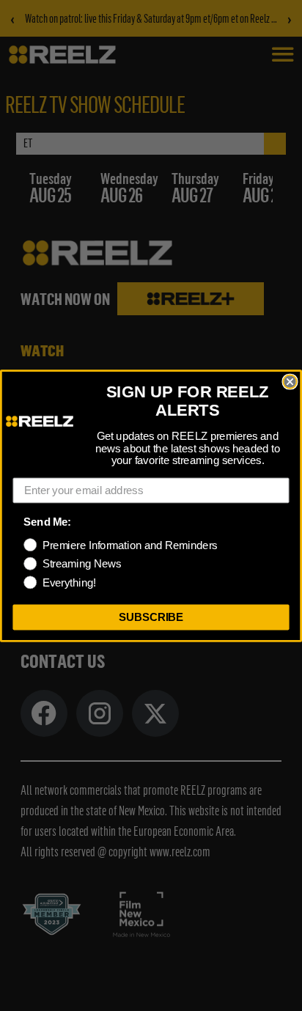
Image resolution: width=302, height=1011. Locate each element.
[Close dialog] (289, 381)
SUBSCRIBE (151, 616)
